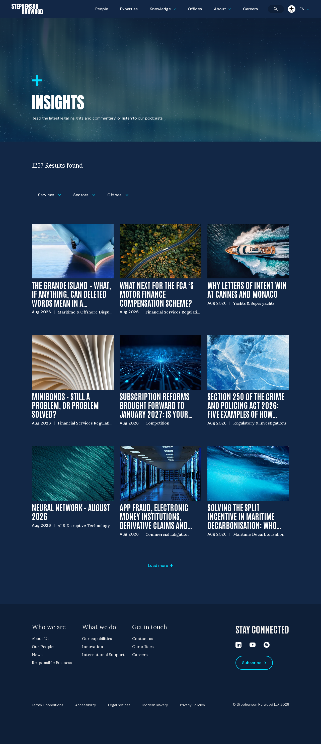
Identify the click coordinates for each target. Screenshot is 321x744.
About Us (40, 638)
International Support (103, 654)
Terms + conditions (47, 705)
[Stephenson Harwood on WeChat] (267, 645)
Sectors (87, 198)
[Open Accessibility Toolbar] (291, 9)
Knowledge (162, 12)
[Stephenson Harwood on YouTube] (253, 645)
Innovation (92, 646)
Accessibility (85, 705)
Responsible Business (52, 662)
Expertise (129, 9)
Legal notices (119, 705)
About (225, 12)
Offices (195, 9)
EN (301, 9)
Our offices (143, 646)
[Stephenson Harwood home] (27, 17)
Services (52, 198)
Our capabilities (97, 638)
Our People (42, 646)
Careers (250, 9)
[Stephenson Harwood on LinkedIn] (238, 645)
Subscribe (251, 662)
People (101, 9)
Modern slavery (155, 705)
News (37, 654)
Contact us (142, 638)
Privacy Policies (192, 705)
